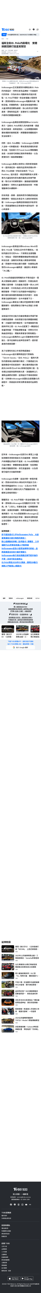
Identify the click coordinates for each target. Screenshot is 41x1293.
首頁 (3, 39)
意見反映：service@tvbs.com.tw (20, 1197)
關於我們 (4, 1216)
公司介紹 (4, 1246)
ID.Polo (38, 598)
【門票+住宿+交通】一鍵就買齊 (20, 611)
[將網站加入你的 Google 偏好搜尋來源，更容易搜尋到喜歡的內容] (20, 647)
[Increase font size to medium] (30, 29)
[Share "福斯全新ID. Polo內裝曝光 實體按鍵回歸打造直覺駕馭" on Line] (34, 29)
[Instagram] (22, 1205)
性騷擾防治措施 (6, 1231)
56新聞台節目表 (6, 1218)
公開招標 (4, 1263)
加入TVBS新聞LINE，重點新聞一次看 (20, 644)
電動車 (11, 598)
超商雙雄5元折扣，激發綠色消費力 (20, 617)
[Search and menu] (37, 29)
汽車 (7, 39)
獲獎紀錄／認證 (6, 1271)
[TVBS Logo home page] (8, 29)
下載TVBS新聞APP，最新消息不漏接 (20, 641)
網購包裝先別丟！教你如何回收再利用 (20, 622)
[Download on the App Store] (14, 1278)
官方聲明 (4, 1268)
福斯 (4, 598)
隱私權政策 (5, 1228)
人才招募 (4, 1252)
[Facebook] (11, 1205)
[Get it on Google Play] (27, 1278)
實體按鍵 (29, 598)
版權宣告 (4, 1236)
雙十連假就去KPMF (20, 607)
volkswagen (20, 598)
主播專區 (4, 1254)
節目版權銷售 (6, 1260)
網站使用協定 (6, 1234)
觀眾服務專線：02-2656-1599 (20, 1199)
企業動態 (4, 1249)
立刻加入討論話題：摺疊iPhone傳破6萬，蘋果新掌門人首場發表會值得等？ (23, 34)
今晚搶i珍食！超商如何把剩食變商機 (20, 620)
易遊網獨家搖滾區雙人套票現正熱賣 (20, 609)
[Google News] (30, 1205)
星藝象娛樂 (5, 1257)
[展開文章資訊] (37, 51)
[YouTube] (26, 1205)
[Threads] (18, 1205)
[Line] (15, 1205)
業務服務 (4, 1265)
